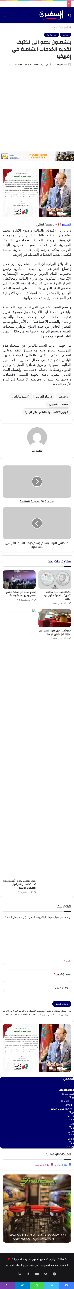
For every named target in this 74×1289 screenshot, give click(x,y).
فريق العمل (22, 1265)
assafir (63, 64)
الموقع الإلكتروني (62, 987)
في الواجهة (51, 34)
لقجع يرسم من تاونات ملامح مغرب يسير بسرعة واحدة (21, 594)
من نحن (34, 1265)
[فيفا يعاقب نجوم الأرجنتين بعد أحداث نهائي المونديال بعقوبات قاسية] (19, 743)
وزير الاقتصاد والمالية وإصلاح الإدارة (45, 412)
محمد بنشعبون (57, 404)
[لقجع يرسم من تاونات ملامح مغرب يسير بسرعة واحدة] (19, 579)
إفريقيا (62, 396)
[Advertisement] (37, 109)
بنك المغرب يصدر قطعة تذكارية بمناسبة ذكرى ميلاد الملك (56, 595)
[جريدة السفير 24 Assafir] (51, 14)
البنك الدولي (43, 396)
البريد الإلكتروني (62, 973)
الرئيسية (64, 27)
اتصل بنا (10, 1265)
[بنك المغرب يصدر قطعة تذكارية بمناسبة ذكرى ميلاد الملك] (54, 579)
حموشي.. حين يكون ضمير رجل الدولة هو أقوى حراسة (55, 632)
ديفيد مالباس (20, 396)
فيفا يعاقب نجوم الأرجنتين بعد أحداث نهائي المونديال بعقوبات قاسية (19, 884)
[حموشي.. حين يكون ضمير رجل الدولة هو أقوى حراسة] (54, 618)
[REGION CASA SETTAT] (37, 192)
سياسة (55, 27)
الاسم (67, 960)
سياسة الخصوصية (49, 1265)
